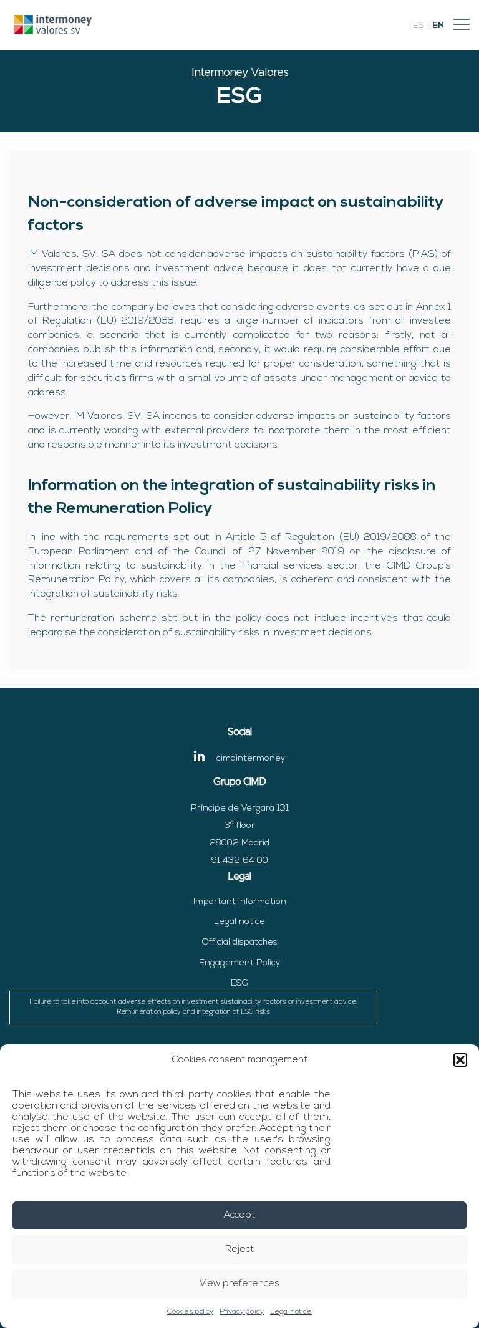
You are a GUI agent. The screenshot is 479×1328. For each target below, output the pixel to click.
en (438, 26)
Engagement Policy (239, 963)
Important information (239, 902)
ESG (193, 997)
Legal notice (291, 1312)
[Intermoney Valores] (53, 24)
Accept (239, 1215)
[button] (460, 1060)
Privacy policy (242, 1312)
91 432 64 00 (239, 860)
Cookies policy (190, 1312)
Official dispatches (240, 942)
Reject (239, 1249)
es (418, 26)
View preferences (239, 1284)
